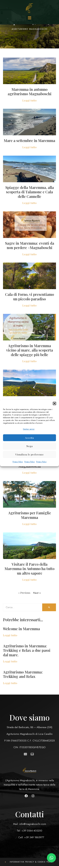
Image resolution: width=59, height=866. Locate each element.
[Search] (49, 607)
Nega (29, 446)
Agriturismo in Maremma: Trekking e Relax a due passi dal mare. (26, 650)
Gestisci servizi (28, 429)
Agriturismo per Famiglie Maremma (29, 515)
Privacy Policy (18, 462)
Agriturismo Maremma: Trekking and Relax (23, 674)
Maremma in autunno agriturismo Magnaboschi (29, 91)
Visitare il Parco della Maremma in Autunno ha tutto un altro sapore (29, 569)
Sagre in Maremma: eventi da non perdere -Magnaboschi (29, 245)
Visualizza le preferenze (29, 454)
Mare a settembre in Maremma (29, 140)
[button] (54, 403)
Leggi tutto (29, 100)
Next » (37, 593)
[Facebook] (26, 795)
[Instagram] (32, 795)
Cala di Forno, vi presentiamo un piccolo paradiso (29, 296)
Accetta (29, 437)
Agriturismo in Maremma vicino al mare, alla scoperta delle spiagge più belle (29, 350)
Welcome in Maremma (21, 628)
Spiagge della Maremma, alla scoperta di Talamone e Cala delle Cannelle (29, 192)
